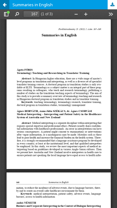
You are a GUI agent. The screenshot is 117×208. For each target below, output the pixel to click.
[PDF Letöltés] (112, 4)
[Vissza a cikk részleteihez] (4, 4)
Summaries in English (32, 4)
